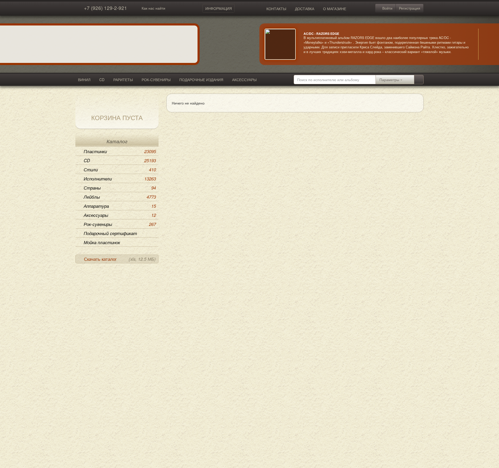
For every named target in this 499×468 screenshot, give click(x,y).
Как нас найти (153, 8)
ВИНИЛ (84, 79)
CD (101, 79)
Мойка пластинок (102, 242)
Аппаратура (120, 206)
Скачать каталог (120, 259)
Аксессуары (120, 215)
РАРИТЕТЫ (123, 79)
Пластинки (120, 151)
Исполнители (120, 179)
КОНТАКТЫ (276, 8)
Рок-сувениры (120, 224)
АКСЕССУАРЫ (244, 79)
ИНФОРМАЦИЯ (218, 8)
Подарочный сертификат (110, 233)
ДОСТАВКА (304, 8)
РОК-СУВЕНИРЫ (156, 79)
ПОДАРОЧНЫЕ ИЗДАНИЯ (201, 79)
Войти (386, 8)
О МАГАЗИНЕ (334, 8)
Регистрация (409, 8)
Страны (120, 188)
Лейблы (120, 197)
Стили (120, 169)
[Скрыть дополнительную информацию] (486, 44)
